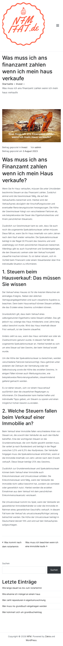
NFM (29, 636)
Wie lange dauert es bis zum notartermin (22, 588)
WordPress (31, 640)
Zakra (48, 636)
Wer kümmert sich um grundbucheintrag (22, 612)
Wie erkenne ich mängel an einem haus (21, 594)
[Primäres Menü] (58, 26)
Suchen (6, 563)
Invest (24, 147)
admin (38, 147)
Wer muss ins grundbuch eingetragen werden (24, 606)
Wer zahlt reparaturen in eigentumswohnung (24, 600)
